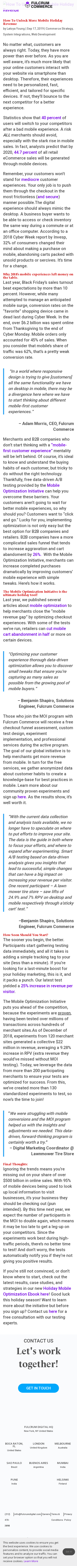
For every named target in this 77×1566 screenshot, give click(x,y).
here (53, 1311)
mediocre (30, 179)
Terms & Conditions (57, 1517)
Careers (46, 1514)
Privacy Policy (68, 1517)
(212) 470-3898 (7, 1520)
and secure (48, 196)
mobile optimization (48, 605)
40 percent (51, 117)
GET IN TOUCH (38, 1388)
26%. (36, 554)
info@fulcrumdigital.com (27, 1514)
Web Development (43, 34)
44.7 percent (25, 152)
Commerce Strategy (59, 28)
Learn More (31, 1561)
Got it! (69, 1551)
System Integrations (16, 34)
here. (22, 796)
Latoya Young (16, 28)
